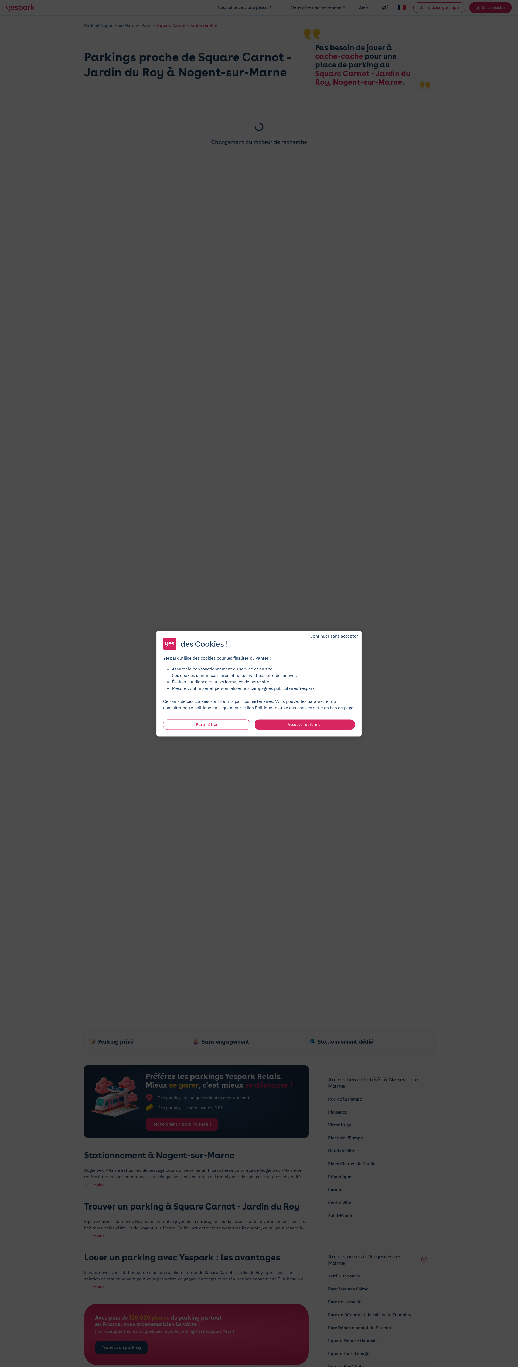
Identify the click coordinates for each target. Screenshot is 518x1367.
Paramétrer (207, 724)
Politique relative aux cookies (283, 707)
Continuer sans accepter (334, 635)
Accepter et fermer (305, 724)
